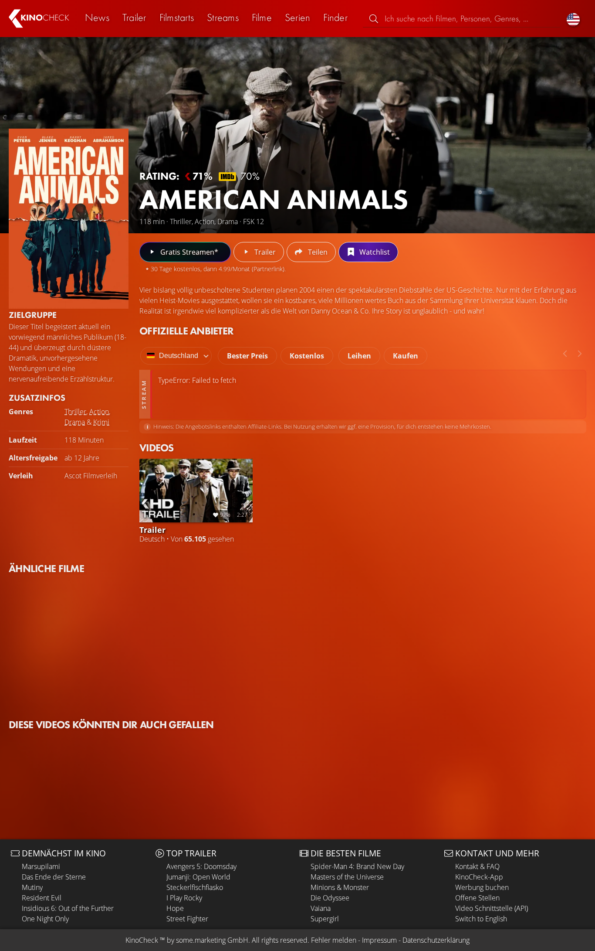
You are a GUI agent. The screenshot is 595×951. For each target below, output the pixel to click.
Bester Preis (247, 356)
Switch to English (481, 918)
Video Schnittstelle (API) (491, 908)
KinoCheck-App (479, 877)
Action (99, 411)
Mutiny (32, 887)
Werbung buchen (482, 887)
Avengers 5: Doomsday (201, 866)
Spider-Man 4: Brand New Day (357, 866)
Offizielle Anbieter (186, 330)
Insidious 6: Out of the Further (68, 908)
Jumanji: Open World (198, 877)
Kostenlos (307, 356)
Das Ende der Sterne (54, 877)
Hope (175, 908)
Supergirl (325, 918)
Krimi (101, 422)
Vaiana (321, 908)
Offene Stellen (477, 897)
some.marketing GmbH (212, 940)
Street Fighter (187, 918)
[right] (579, 353)
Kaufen (405, 356)
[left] (564, 353)
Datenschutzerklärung (436, 940)
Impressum (379, 940)
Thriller (75, 411)
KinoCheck (141, 940)
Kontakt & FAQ (477, 866)
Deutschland (178, 355)
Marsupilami (41, 866)
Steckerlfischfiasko (194, 887)
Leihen (359, 356)
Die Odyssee (330, 897)
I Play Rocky (184, 897)
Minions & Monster (340, 887)
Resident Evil (41, 897)
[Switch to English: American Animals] (573, 18)
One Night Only (45, 918)
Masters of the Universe (347, 877)
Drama (74, 422)
